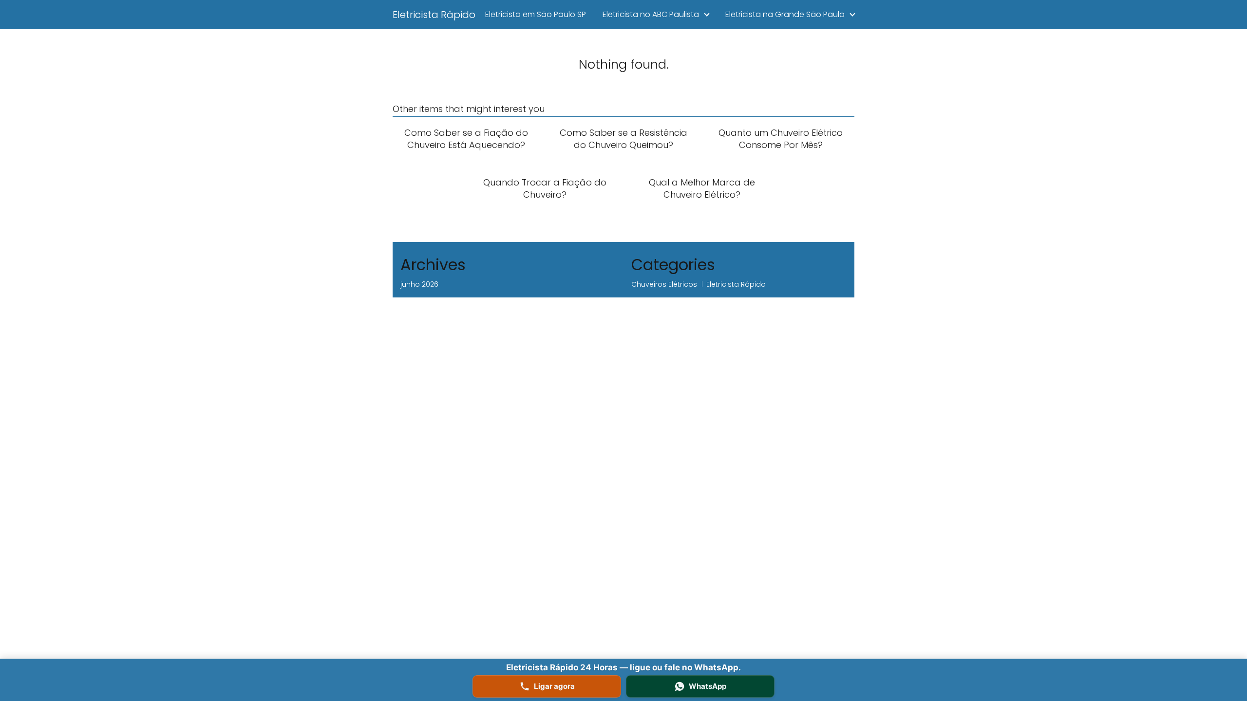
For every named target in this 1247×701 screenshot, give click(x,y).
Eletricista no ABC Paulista (651, 14)
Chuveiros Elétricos (664, 284)
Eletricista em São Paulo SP (535, 14)
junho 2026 (419, 284)
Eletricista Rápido (434, 14)
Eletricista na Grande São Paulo (785, 14)
